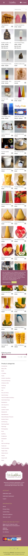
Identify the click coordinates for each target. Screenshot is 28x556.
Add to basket (12, 26)
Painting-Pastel (5, 424)
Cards (2, 375)
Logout (4, 498)
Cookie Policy (6, 511)
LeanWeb (7, 554)
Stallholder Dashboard (8, 496)
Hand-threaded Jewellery (7, 397)
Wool (2, 460)
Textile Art (3, 445)
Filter (3, 356)
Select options (25, 117)
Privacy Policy (6, 509)
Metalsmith (4, 412)
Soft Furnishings (5, 443)
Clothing (3, 385)
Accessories (4, 366)
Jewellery (3, 407)
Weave (3, 455)
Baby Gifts (3, 368)
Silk (2, 441)
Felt (2, 390)
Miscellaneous (4, 414)
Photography (4, 429)
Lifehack (12, 552)
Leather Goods (5, 409)
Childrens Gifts (5, 383)
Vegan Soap (4, 450)
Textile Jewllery (5, 448)
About (4, 506)
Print (2, 431)
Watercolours (4, 453)
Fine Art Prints (5, 392)
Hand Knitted (4, 395)
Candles (4, 373)
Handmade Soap (5, 400)
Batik (2, 371)
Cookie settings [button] (6, 282)
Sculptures (4, 436)
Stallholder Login (7, 493)
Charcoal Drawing (5, 380)
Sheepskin (4, 438)
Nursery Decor (4, 419)
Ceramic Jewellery (5, 378)
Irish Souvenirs (5, 404)
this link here (13, 279)
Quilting (3, 433)
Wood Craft (4, 458)
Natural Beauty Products (7, 416)
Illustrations (4, 402)
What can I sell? (7, 517)
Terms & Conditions (7, 514)
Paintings (3, 426)
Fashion (3, 387)
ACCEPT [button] (14, 282)
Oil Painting (4, 421)
